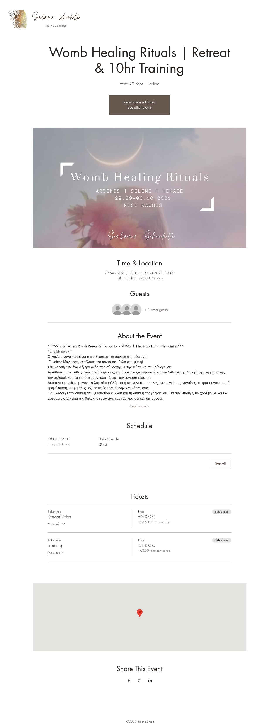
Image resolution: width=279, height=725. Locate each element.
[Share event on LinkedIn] (150, 680)
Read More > (139, 406)
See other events (139, 107)
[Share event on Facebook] (129, 680)
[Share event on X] (140, 680)
